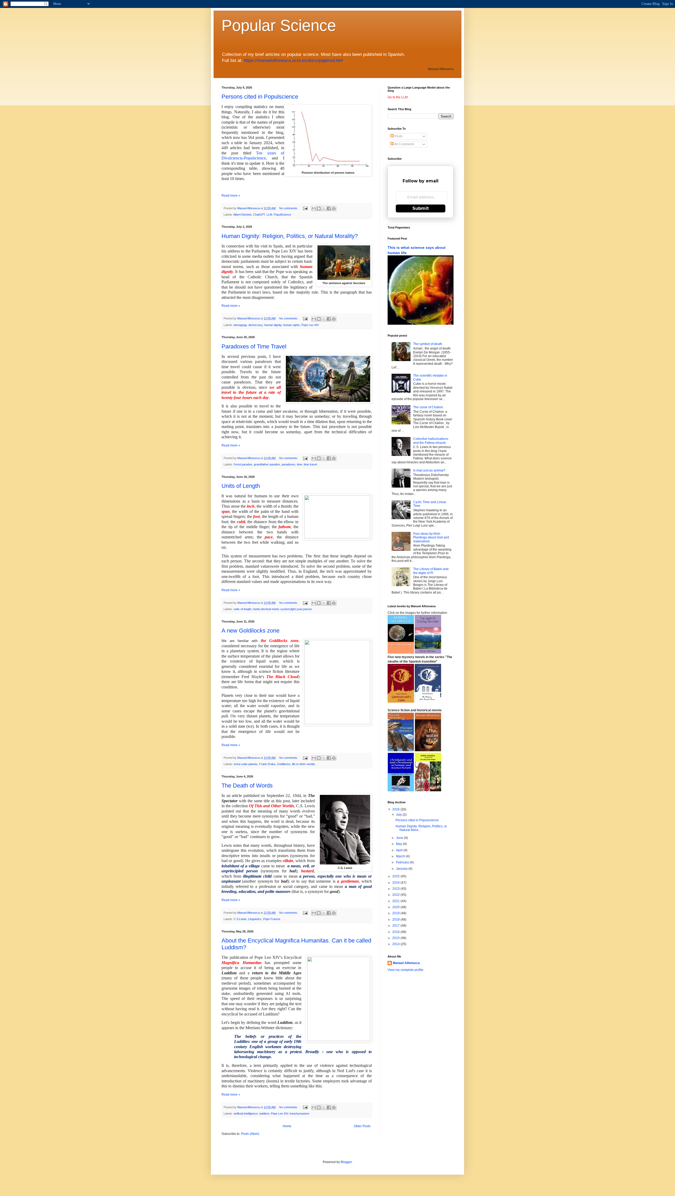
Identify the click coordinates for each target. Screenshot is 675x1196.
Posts (398, 136)
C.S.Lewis (240, 919)
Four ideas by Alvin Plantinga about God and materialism (431, 537)
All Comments (404, 144)
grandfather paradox (267, 464)
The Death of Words (247, 785)
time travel (310, 464)
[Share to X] (323, 208)
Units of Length (240, 486)
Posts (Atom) (250, 1134)
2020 (396, 907)
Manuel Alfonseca (406, 963)
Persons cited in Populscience (259, 96)
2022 (396, 895)
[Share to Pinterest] (333, 208)
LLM (269, 214)
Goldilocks (284, 764)
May (399, 844)
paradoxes (288, 464)
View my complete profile (405, 970)
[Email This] (313, 208)
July (399, 814)
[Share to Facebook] (328, 208)
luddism (264, 1113)
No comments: (289, 208)
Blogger (346, 1162)
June (400, 838)
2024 (396, 882)
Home (287, 1126)
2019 (396, 913)
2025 (396, 876)
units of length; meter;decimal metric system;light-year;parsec (273, 609)
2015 (396, 938)
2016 (396, 932)
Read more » (230, 195)
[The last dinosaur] (401, 750)
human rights (291, 325)
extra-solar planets (246, 764)
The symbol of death (427, 344)
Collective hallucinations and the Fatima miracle (430, 440)
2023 (396, 889)
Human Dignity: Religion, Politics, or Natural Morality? (289, 236)
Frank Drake (267, 764)
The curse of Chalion (428, 407)
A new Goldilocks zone (250, 630)
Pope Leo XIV (310, 325)
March (401, 856)
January (402, 869)
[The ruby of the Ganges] (401, 790)
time (299, 464)
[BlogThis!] (318, 208)
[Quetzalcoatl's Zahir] (401, 701)
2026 (396, 809)
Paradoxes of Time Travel (253, 346)
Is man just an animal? (429, 470)
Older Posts (362, 1126)
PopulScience (282, 214)
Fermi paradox (243, 464)
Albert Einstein (242, 214)
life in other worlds (303, 764)
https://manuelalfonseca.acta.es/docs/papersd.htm (293, 60)
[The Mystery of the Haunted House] (428, 701)
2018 (396, 919)
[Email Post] (305, 208)
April (399, 850)
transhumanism (299, 1113)
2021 (396, 901)
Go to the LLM (398, 97)
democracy (255, 325)
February (403, 862)
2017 (396, 925)
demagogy (240, 325)
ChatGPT (259, 214)
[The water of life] (428, 750)
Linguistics (255, 919)
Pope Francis (271, 919)
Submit (420, 208)
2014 (396, 944)
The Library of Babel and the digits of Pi (431, 571)
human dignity (273, 325)
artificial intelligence (246, 1113)
